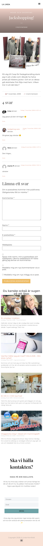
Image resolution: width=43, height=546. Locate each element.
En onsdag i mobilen (10, 318)
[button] (39, 3)
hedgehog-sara (13, 129)
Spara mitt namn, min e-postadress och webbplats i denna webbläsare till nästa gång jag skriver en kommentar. (20, 258)
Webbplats (7, 245)
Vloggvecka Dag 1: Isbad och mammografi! (20, 434)
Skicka (21, 511)
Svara (3, 121)
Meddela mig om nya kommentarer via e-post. (21, 268)
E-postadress (8, 235)
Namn (5, 225)
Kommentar (8, 198)
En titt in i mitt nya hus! (11, 396)
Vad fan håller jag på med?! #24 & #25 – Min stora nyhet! (21, 357)
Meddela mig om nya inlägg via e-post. (21, 275)
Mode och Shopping (21, 12)
